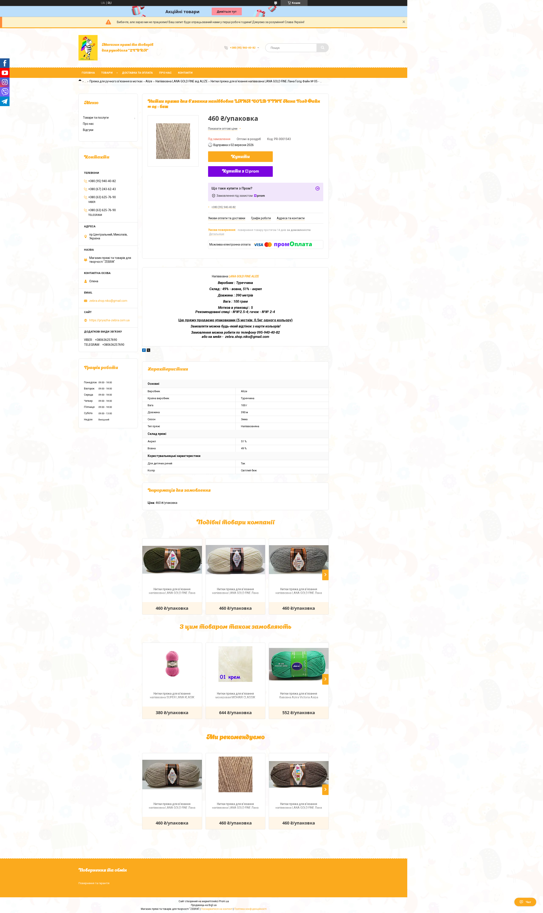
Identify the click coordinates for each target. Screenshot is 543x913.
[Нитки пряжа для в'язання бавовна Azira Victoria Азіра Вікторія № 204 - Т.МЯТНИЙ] (299, 664)
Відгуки (88, 130)
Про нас (165, 72)
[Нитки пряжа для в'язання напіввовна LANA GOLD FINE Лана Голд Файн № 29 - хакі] (172, 559)
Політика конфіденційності (250, 908)
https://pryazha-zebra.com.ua (109, 320)
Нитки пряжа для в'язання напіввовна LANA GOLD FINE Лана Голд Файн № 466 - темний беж (235, 806)
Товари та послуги (96, 117)
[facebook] (144, 351)
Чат (528, 902)
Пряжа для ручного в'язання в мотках (116, 81)
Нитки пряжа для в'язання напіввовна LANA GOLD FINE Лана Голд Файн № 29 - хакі (172, 591)
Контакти (185, 72)
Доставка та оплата (137, 72)
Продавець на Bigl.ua (204, 905)
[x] (148, 351)
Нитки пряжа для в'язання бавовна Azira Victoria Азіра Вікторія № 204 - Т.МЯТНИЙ (298, 696)
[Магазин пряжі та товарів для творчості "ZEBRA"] (88, 47)
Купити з (233, 171)
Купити (240, 157)
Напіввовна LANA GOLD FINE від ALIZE (181, 81)
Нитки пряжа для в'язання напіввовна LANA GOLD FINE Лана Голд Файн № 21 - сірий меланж (299, 591)
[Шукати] (322, 47)
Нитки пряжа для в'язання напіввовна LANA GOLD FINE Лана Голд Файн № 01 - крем (235, 591)
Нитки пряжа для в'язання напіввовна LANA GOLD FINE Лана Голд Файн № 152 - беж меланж (172, 806)
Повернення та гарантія (93, 883)
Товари (107, 72)
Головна (88, 72)
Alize (149, 81)
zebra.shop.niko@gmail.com (108, 300)
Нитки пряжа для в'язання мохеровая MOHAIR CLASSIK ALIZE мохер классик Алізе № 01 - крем (235, 696)
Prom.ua (224, 901)
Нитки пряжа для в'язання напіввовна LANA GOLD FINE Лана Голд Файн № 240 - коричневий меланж (299, 806)
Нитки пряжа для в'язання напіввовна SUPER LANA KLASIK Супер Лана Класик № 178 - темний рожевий (172, 696)
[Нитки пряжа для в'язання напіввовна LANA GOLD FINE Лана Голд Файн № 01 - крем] (235, 559)
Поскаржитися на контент (216, 908)
